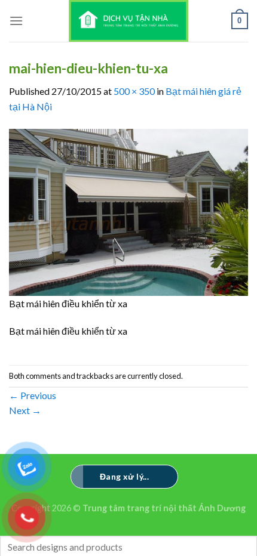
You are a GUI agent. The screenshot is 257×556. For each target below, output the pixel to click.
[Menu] (16, 20)
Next (25, 410)
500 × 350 (134, 91)
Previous (32, 395)
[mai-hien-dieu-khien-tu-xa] (128, 211)
